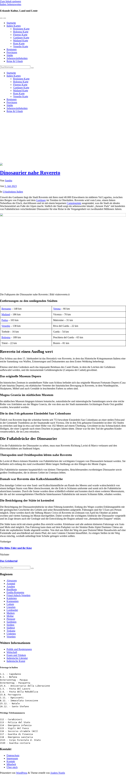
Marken (11, 613)
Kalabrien (12, 598)
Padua (4, 320)
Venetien (11, 636)
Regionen (12, 49)
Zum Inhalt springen (10, 1)
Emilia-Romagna (15, 592)
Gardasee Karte (21, 37)
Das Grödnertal (8, 561)
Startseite (11, 22)
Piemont (11, 619)
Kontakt (11, 761)
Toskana (11, 630)
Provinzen (12, 52)
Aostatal (11, 583)
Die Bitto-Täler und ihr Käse (16, 548)
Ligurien (11, 607)
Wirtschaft (12, 652)
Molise (10, 616)
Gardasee (41, 200)
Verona (57, 308)
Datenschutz (13, 755)
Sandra (8, 180)
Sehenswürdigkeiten (17, 58)
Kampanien (13, 601)
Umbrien (11, 633)
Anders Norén (57, 772)
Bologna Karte (20, 31)
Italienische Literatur (17, 658)
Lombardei (12, 610)
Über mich (12, 767)
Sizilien (10, 624)
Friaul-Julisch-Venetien (18, 595)
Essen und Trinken (16, 655)
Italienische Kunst (16, 661)
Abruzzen (12, 580)
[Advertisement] (63, 138)
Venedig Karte (20, 46)
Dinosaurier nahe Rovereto (30, 173)
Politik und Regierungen (19, 649)
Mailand (5, 314)
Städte (10, 55)
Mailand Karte (20, 40)
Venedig (5, 326)
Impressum (12, 758)
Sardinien (11, 621)
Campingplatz (74, 203)
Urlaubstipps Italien (13, 191)
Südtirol (11, 627)
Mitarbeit (11, 764)
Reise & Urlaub (15, 61)
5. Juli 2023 (11, 186)
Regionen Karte (21, 28)
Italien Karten (14, 25)
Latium (10, 604)
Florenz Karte (20, 34)
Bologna (5, 337)
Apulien (11, 586)
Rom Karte (19, 43)
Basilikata (12, 589)
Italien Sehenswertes (10, 4)
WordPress (21, 772)
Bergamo (6, 308)
